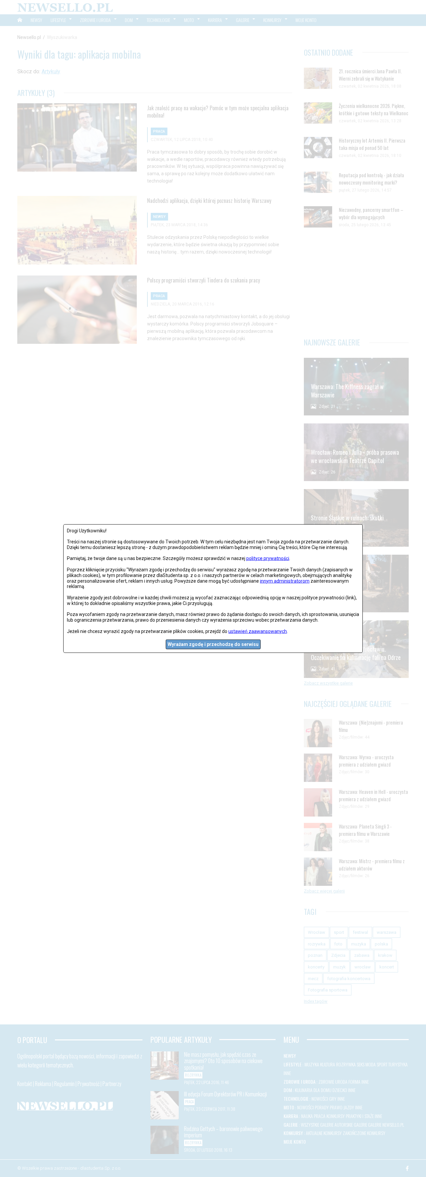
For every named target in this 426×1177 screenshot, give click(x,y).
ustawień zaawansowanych (257, 631)
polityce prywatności (267, 558)
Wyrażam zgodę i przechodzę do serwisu (213, 644)
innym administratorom (285, 580)
